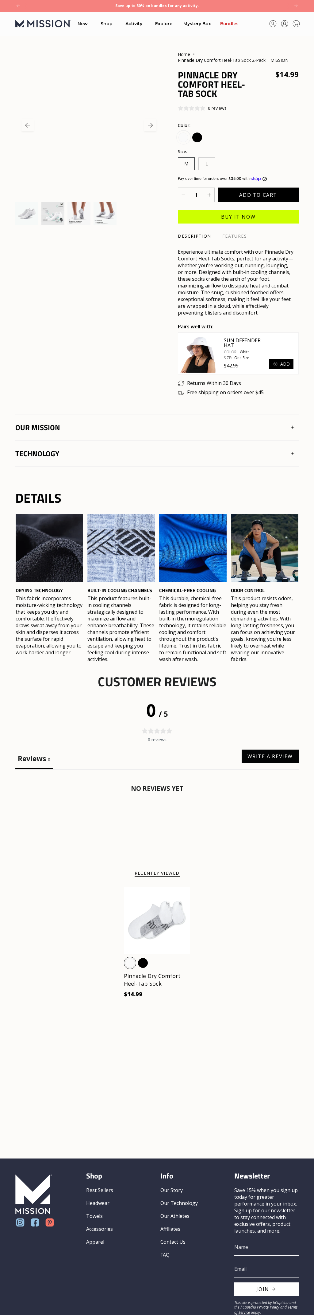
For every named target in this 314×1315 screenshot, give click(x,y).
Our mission (37, 427)
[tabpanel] (157, 817)
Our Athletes (175, 1216)
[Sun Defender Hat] (198, 353)
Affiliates (170, 1229)
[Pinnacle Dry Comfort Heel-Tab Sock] (157, 920)
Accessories (99, 1229)
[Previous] (18, 6)
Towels (94, 1216)
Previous (27, 125)
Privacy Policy (268, 1307)
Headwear (97, 1203)
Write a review (270, 756)
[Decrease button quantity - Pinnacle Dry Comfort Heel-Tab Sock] (185, 195)
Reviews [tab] (34, 758)
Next (150, 125)
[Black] (143, 963)
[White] (130, 963)
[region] (157, 588)
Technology (37, 453)
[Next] (296, 6)
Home (184, 54)
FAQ (165, 1254)
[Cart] (296, 24)
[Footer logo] (33, 1194)
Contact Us (173, 1241)
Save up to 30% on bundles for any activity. (157, 5)
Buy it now (238, 216)
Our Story (171, 1190)
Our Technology (179, 1203)
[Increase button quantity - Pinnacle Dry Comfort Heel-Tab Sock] (207, 195)
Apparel (95, 1241)
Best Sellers (99, 1190)
